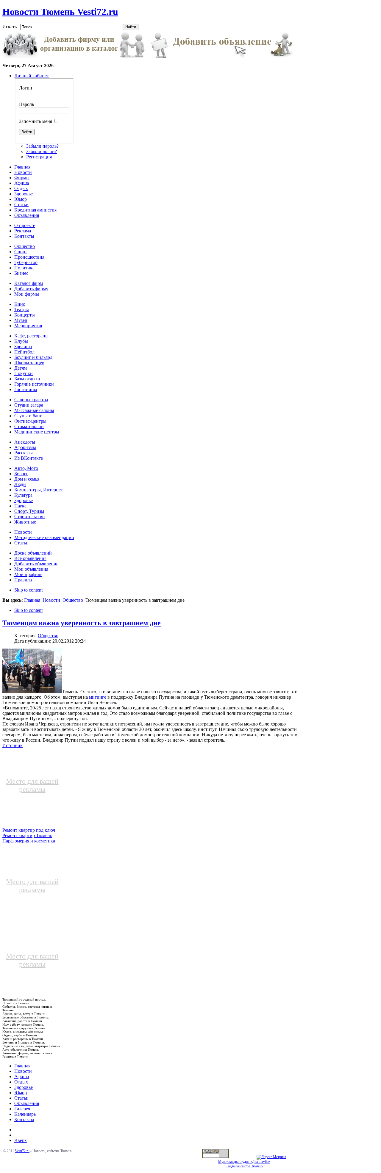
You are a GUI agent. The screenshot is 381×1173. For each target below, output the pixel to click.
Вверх (20, 1140)
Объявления (26, 1103)
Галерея (22, 1108)
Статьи (21, 1098)
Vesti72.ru (22, 1151)
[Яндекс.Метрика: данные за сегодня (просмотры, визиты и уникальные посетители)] (271, 1157)
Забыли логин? (41, 151)
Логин (25, 87)
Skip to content (28, 589)
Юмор (20, 1092)
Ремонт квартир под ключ (28, 830)
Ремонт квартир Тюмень (27, 835)
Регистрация (39, 156)
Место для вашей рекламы (32, 785)
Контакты (24, 1119)
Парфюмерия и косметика (28, 840)
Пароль (26, 104)
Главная (32, 600)
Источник (12, 745)
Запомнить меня (35, 121)
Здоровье (23, 1087)
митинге (97, 697)
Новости (51, 600)
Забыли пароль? (42, 146)
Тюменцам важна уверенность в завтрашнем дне (81, 623)
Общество (73, 600)
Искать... (11, 26)
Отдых (21, 1081)
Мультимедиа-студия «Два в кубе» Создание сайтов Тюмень (244, 1164)
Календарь (25, 1114)
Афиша (21, 1076)
